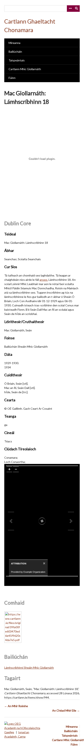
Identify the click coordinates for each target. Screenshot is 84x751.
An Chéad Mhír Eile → (66, 710)
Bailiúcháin (15, 51)
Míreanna (14, 43)
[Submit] (76, 8)
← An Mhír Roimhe (16, 706)
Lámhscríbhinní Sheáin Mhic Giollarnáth (29, 667)
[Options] (70, 8)
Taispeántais (17, 60)
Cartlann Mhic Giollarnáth (25, 69)
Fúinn (12, 77)
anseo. (44, 279)
